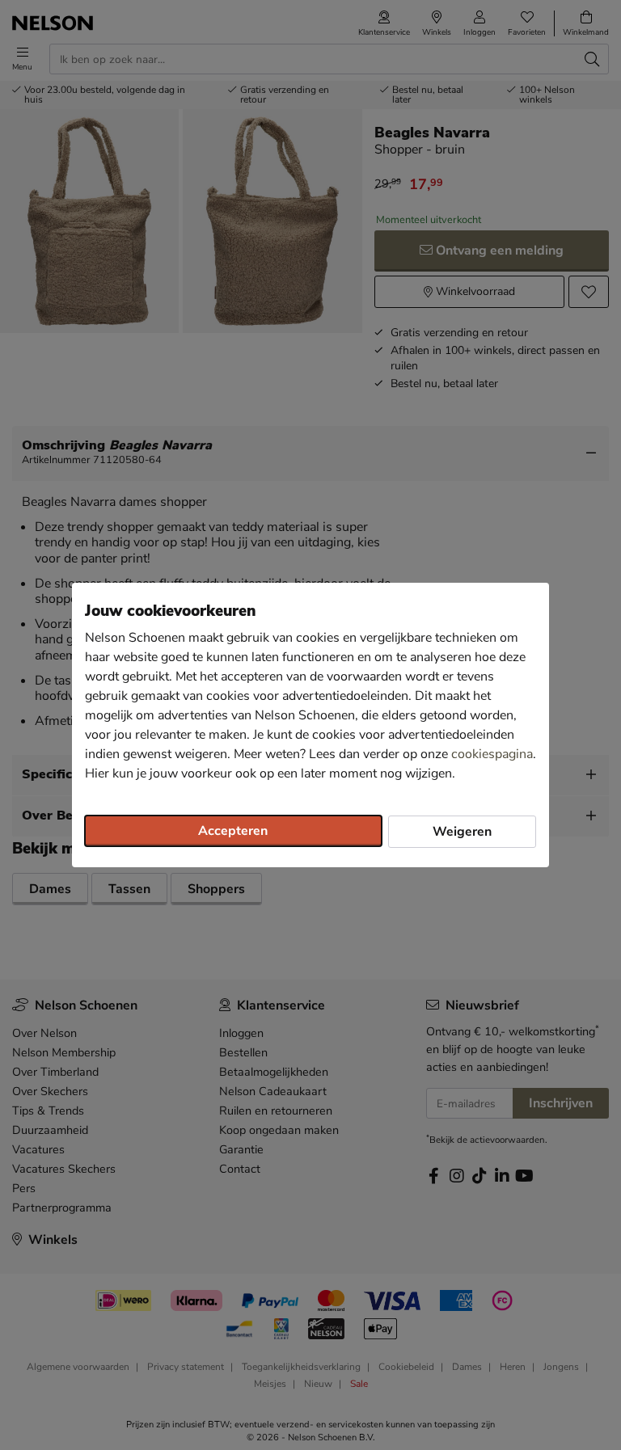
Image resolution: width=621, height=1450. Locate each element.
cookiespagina (492, 754)
